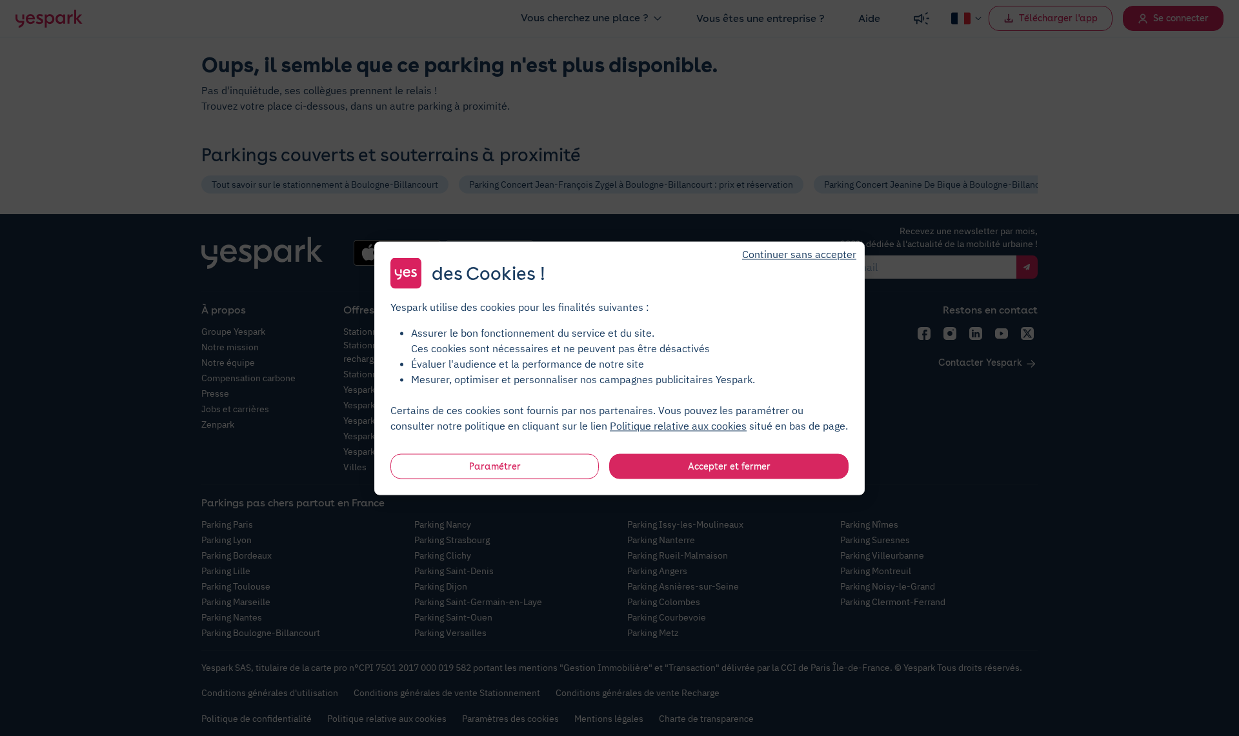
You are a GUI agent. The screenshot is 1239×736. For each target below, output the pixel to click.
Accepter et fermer (729, 466)
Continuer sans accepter (799, 253)
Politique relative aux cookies (678, 425)
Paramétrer (495, 466)
